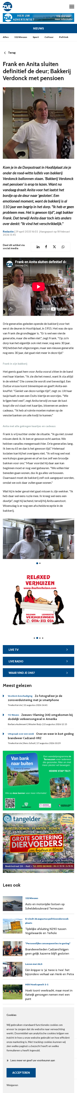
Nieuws (38, 28)
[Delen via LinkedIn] (38, 246)
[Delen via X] (54, 246)
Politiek (63, 37)
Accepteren (21, 1072)
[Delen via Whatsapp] (63, 246)
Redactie (8, 231)
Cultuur (48, 37)
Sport (36, 37)
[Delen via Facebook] (46, 246)
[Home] (19, 6)
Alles (6, 37)
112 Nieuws (20, 37)
